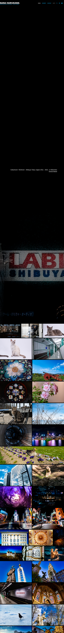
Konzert (44, 3)
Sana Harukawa (9, 3)
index (39, 3)
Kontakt (49, 3)
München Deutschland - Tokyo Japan (9, 4)
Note (54, 3)
